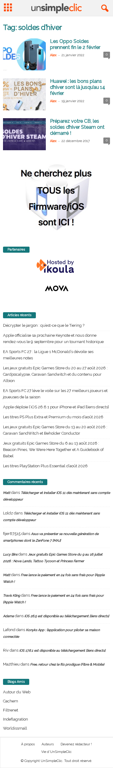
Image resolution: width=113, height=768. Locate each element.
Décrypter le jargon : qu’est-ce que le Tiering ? (43, 325)
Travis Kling (11, 596)
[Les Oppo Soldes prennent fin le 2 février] (24, 54)
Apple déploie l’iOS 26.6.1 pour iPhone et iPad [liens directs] (56, 407)
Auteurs (48, 744)
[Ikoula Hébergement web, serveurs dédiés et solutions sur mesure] (56, 266)
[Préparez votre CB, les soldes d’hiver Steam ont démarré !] (24, 134)
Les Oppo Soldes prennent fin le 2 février (75, 44)
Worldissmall (15, 728)
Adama (8, 616)
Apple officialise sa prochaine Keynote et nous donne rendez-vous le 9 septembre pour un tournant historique (53, 338)
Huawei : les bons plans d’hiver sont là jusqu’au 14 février (77, 87)
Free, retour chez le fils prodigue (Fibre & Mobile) (67, 664)
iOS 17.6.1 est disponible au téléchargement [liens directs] (62, 651)
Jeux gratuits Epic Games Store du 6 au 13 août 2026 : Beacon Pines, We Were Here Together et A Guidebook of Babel (53, 449)
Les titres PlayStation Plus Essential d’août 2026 (45, 466)
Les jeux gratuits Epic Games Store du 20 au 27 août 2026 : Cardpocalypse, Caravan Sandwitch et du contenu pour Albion (55, 374)
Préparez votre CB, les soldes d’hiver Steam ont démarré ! (77, 127)
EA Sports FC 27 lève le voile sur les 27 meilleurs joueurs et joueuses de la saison (55, 393)
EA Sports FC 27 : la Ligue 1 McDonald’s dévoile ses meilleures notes (48, 354)
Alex (53, 55)
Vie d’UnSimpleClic (56, 752)
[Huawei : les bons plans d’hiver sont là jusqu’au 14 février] (24, 94)
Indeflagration (15, 719)
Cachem (10, 701)
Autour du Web (16, 692)
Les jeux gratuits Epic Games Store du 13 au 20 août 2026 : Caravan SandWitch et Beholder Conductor (55, 430)
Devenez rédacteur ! (76, 744)
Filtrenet (10, 710)
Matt (6, 493)
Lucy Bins (10, 554)
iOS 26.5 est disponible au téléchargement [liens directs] (66, 616)
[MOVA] (56, 288)
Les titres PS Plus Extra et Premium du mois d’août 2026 (53, 417)
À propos (28, 744)
